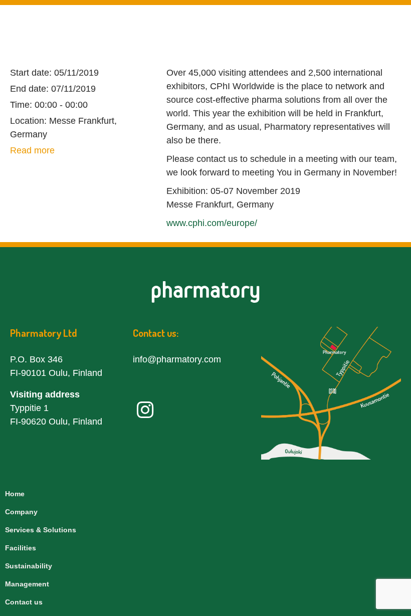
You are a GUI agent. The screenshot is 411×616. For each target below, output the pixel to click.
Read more (32, 150)
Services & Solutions (40, 530)
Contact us (24, 602)
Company (21, 512)
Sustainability (28, 566)
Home (15, 494)
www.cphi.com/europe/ (211, 223)
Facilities (20, 548)
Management (27, 584)
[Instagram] (145, 410)
